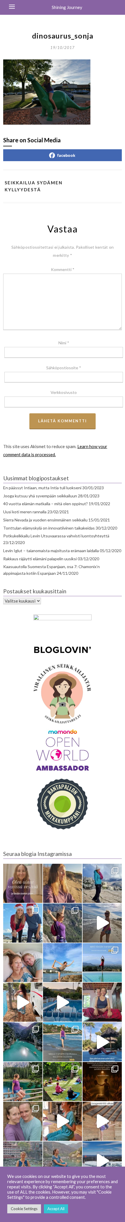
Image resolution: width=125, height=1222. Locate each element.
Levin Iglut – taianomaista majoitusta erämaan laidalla (51, 550)
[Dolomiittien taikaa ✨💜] (22, 1081)
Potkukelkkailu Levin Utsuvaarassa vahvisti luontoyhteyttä (56, 535)
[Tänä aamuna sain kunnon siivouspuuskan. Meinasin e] (62, 1002)
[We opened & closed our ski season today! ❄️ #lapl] (102, 1161)
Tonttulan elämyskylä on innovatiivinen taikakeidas (49, 527)
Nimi (63, 342)
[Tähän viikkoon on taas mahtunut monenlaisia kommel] (62, 962)
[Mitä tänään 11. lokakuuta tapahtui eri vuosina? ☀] (102, 962)
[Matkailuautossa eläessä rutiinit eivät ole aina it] (102, 1041)
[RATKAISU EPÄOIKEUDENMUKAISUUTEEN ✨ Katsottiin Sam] (102, 1002)
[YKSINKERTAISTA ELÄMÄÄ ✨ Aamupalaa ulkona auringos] (22, 1002)
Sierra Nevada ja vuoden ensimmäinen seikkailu (45, 519)
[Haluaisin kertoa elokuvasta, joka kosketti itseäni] (22, 1161)
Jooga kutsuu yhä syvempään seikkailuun (40, 495)
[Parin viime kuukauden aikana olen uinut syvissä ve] (22, 883)
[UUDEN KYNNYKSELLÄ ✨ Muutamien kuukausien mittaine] (22, 1121)
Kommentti (62, 269)
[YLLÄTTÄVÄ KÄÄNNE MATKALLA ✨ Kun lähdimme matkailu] (62, 1041)
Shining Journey (67, 7)
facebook (66, 155)
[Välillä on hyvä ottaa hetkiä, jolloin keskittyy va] (22, 1041)
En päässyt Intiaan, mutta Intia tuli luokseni (42, 487)
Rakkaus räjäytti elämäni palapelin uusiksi (40, 558)
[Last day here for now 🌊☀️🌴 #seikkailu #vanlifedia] (102, 923)
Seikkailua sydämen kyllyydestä (34, 186)
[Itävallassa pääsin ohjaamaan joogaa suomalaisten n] (62, 1081)
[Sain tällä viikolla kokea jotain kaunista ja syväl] (102, 1081)
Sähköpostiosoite (63, 367)
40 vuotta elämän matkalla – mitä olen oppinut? (45, 503)
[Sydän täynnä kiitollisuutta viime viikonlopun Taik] (62, 1121)
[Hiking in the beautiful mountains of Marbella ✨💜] (62, 923)
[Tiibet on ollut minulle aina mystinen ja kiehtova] (62, 1161)
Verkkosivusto (64, 392)
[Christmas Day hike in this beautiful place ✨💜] (102, 883)
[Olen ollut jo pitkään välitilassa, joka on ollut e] (62, 883)
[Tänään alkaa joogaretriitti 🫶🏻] (102, 1121)
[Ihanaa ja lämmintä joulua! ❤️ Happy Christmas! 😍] (22, 923)
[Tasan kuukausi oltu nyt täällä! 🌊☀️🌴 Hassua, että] (22, 962)
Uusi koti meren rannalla (25, 511)
